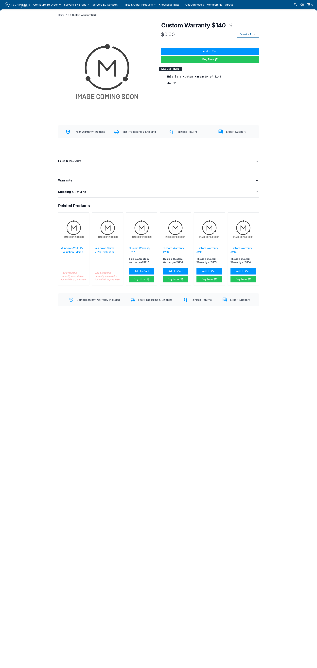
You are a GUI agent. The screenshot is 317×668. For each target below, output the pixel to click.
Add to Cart (210, 51)
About (229, 4)
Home (61, 15)
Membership (214, 4)
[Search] (296, 5)
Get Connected (194, 4)
